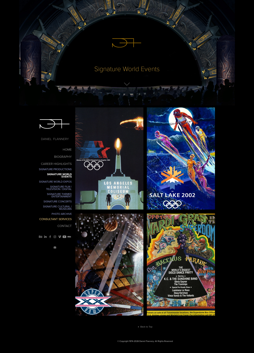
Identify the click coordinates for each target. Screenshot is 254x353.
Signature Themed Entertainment (59, 195)
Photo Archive (62, 214)
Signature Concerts (58, 201)
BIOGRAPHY (63, 156)
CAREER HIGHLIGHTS (56, 163)
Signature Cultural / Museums (57, 208)
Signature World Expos (55, 182)
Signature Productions (55, 169)
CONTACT (64, 226)
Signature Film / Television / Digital (59, 188)
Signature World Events (59, 175)
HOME (67, 149)
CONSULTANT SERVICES (55, 219)
